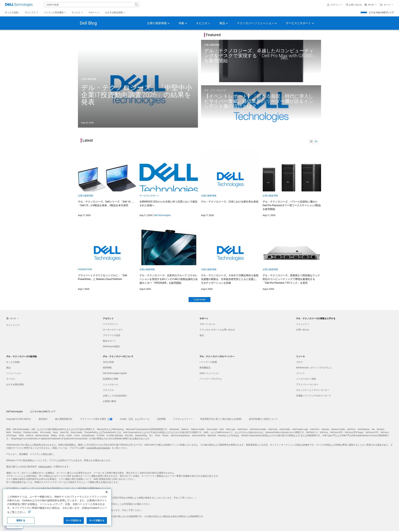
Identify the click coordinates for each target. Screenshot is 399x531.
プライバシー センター (307, 384)
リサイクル (108, 390)
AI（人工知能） (13, 362)
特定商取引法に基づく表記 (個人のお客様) (221, 419)
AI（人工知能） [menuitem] (12, 12)
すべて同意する (97, 520)
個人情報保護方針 (63, 419)
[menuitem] (32, 12)
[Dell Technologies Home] (19, 4)
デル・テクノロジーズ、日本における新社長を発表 (229, 201)
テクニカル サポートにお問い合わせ (217, 329)
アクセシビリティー (183, 419)
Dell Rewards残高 (111, 346)
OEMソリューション (209, 373)
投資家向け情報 (110, 379)
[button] (335, 4)
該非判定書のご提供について (263, 419)
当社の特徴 (108, 362)
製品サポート (109, 341)
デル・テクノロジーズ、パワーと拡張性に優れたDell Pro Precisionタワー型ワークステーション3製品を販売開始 (292, 205)
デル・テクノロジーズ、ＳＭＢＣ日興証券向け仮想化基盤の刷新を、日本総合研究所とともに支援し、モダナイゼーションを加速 (229, 279)
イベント (300, 373)
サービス (10, 379)
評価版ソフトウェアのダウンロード (313, 395)
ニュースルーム (110, 384)
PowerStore (85, 269)
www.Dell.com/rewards (98, 448)
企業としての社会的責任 (115, 395)
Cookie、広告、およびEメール (134, 419)
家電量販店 (205, 367)
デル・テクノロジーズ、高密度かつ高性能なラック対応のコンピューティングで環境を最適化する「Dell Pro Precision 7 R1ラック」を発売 (291, 279)
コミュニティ (302, 324)
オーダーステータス (113, 329)
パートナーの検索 (208, 362)
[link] (353, 4)
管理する (20, 520)
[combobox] (91, 4)
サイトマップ (12, 325)
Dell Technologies (162, 215)
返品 (202, 335)
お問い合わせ (302, 329)
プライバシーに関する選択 (93, 419)
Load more (199, 299)
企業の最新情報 (88, 79)
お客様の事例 (109, 401)
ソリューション (14, 373)
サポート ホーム (207, 324)
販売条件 (43, 419)
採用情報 (107, 367)
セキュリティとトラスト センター (312, 390)
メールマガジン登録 (306, 379)
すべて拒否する (74, 520)
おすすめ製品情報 (15, 384)
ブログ (299, 362)
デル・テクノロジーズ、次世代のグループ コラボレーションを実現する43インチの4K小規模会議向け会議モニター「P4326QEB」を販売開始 (168, 279)
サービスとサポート (149, 195)
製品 (8, 367)
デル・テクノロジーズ (215, 90)
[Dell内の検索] (136, 4)
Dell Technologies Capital (115, 373)
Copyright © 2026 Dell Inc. (18, 419)
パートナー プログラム (211, 379)
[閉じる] (106, 492)
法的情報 (161, 419)
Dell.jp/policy (45, 466)
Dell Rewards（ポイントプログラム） (314, 367)
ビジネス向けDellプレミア (381, 12)
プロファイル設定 (111, 335)
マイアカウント (110, 324)
